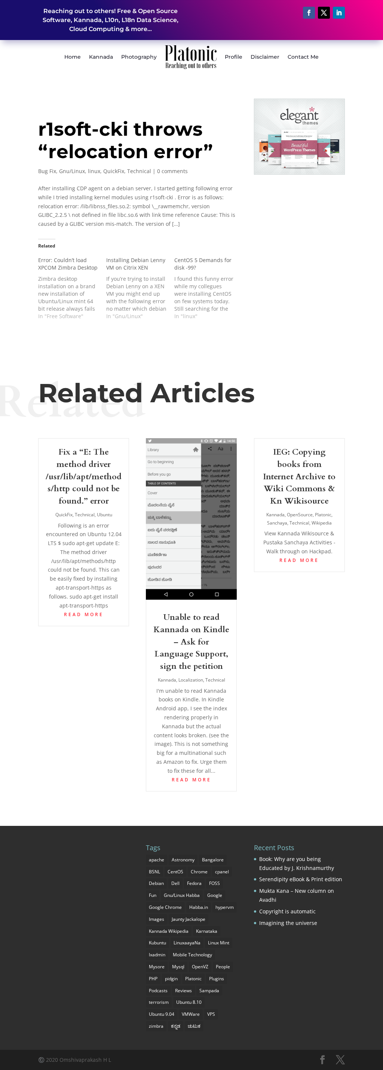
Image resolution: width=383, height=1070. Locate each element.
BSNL (154, 871)
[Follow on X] (324, 13)
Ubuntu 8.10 (189, 1002)
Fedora (194, 883)
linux (94, 171)
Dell (175, 883)
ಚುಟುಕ (194, 1026)
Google (214, 895)
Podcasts (158, 990)
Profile (233, 56)
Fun (152, 895)
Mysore (157, 966)
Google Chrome (165, 907)
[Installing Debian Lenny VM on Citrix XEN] (140, 288)
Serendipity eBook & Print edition (300, 879)
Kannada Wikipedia (169, 931)
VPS (211, 1014)
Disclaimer (265, 56)
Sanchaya (277, 523)
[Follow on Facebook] (309, 13)
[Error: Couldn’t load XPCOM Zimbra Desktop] (72, 288)
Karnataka (206, 931)
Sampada (209, 990)
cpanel (222, 871)
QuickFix (113, 171)
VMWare (191, 1014)
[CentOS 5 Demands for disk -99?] (208, 288)
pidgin (171, 978)
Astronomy (183, 860)
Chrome (199, 871)
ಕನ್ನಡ (175, 1026)
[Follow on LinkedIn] (339, 13)
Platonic (323, 514)
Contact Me (303, 56)
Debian (156, 883)
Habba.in (198, 907)
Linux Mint (218, 943)
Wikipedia (322, 523)
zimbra (156, 1026)
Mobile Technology (192, 954)
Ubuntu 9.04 (161, 1014)
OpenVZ (200, 966)
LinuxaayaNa (187, 943)
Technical (139, 171)
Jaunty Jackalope (188, 919)
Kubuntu (157, 943)
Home (72, 56)
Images (156, 919)
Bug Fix (47, 171)
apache (156, 860)
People (223, 966)
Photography (139, 56)
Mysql (178, 966)
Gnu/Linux (72, 171)
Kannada (101, 56)
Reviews (183, 990)
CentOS (175, 871)
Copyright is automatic (287, 911)
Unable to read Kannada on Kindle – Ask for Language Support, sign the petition (191, 642)
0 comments (172, 171)
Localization (190, 680)
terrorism (159, 1002)
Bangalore (213, 860)
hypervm (224, 907)
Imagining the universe (288, 922)
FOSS (214, 883)
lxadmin (157, 954)
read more (84, 614)
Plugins (216, 978)
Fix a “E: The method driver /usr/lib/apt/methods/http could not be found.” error (84, 476)
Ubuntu (104, 514)
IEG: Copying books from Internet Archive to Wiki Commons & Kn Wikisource (299, 476)
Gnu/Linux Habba (182, 895)
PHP (153, 978)
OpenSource (300, 514)
